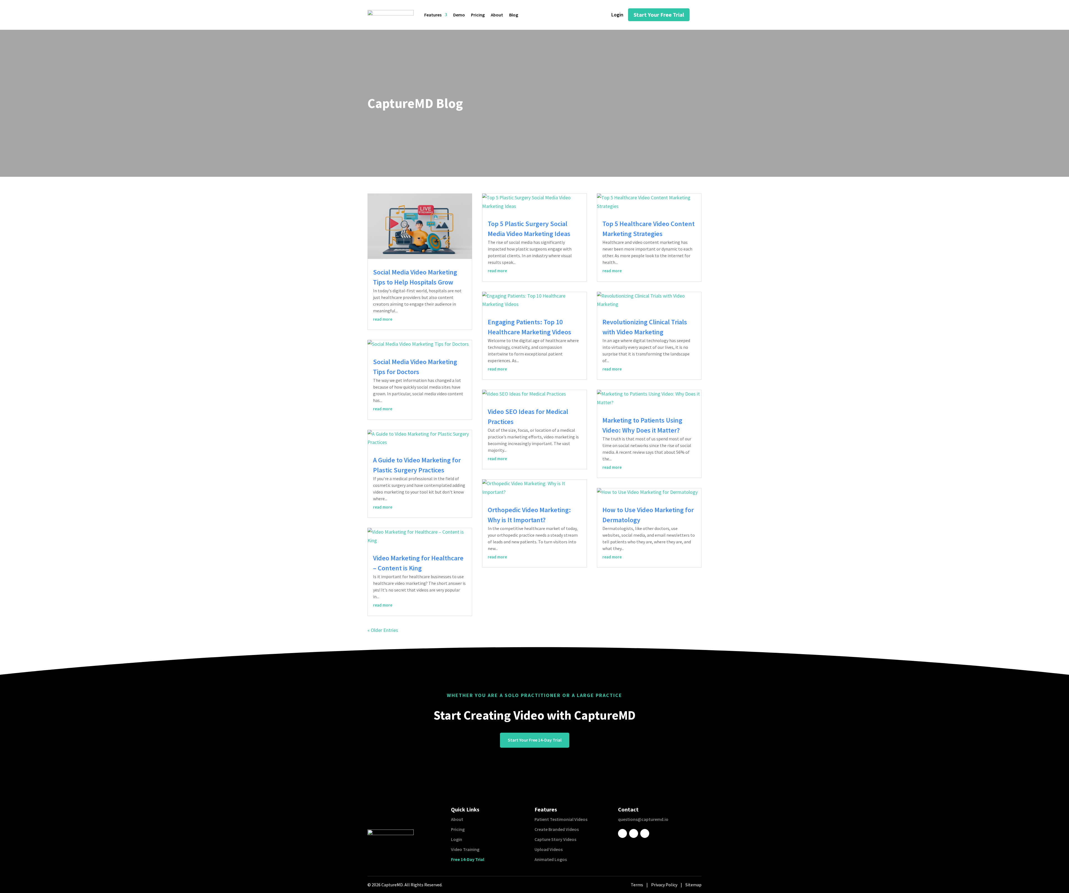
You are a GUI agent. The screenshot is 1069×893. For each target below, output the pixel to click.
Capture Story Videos (555, 839)
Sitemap (693, 884)
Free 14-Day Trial (467, 859)
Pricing (478, 15)
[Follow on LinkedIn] (633, 833)
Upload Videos (548, 849)
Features (433, 15)
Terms (637, 884)
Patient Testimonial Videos (560, 819)
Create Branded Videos (556, 829)
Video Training (465, 849)
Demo (459, 15)
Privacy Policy (664, 884)
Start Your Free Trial (659, 14)
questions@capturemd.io (643, 819)
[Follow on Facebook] (622, 833)
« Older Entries (382, 630)
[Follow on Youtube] (644, 833)
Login (456, 839)
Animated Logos (550, 859)
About (497, 15)
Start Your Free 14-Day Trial (535, 740)
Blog (513, 15)
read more (382, 319)
